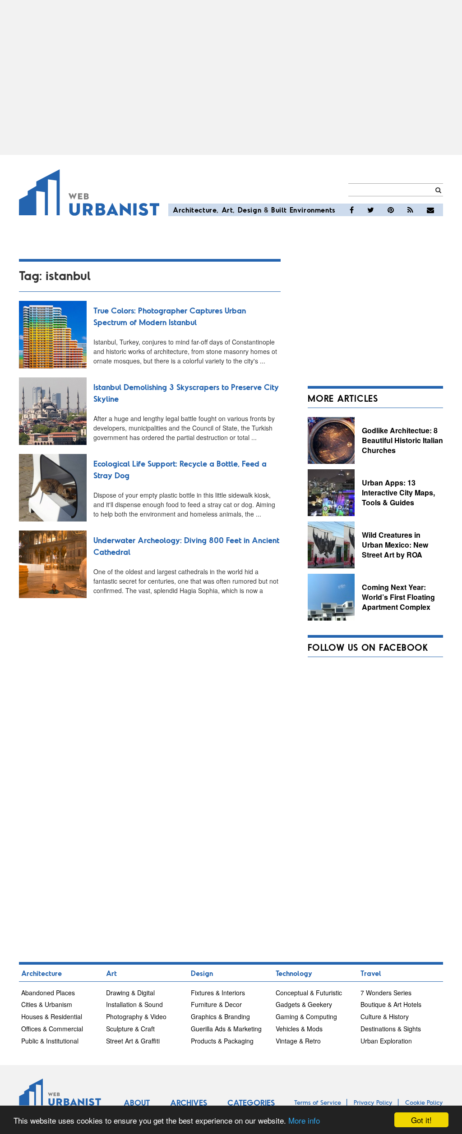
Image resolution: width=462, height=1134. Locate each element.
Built (279, 209)
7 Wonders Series (385, 992)
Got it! (421, 1119)
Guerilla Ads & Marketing (226, 1028)
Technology (294, 973)
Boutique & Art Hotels (390, 1004)
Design (250, 209)
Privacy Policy (373, 1102)
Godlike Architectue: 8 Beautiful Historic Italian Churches (402, 440)
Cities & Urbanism (46, 1004)
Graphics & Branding (220, 1016)
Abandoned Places (48, 992)
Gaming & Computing (306, 1016)
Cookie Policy (424, 1102)
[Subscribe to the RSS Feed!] (410, 209)
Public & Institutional (50, 1040)
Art (227, 209)
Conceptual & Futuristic (309, 992)
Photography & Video (136, 1016)
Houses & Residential (51, 1016)
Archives (188, 1102)
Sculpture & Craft (130, 1028)
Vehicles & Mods (299, 1028)
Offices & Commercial (52, 1028)
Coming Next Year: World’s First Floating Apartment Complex (398, 597)
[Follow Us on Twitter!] (370, 209)
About (137, 1102)
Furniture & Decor (216, 1004)
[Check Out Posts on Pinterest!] (391, 209)
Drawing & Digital (130, 992)
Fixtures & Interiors (218, 992)
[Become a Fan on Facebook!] (351, 209)
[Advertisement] (231, 77)
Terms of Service (317, 1102)
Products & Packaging (222, 1040)
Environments (313, 209)
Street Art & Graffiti (133, 1040)
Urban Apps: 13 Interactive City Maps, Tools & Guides (398, 492)
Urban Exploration (386, 1040)
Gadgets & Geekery (304, 1004)
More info (304, 1120)
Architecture (195, 209)
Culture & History (384, 1016)
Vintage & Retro (298, 1040)
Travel (370, 973)
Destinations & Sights (390, 1028)
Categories (251, 1102)
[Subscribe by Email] (430, 209)
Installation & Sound (134, 1004)
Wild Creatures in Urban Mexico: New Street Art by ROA (395, 544)
